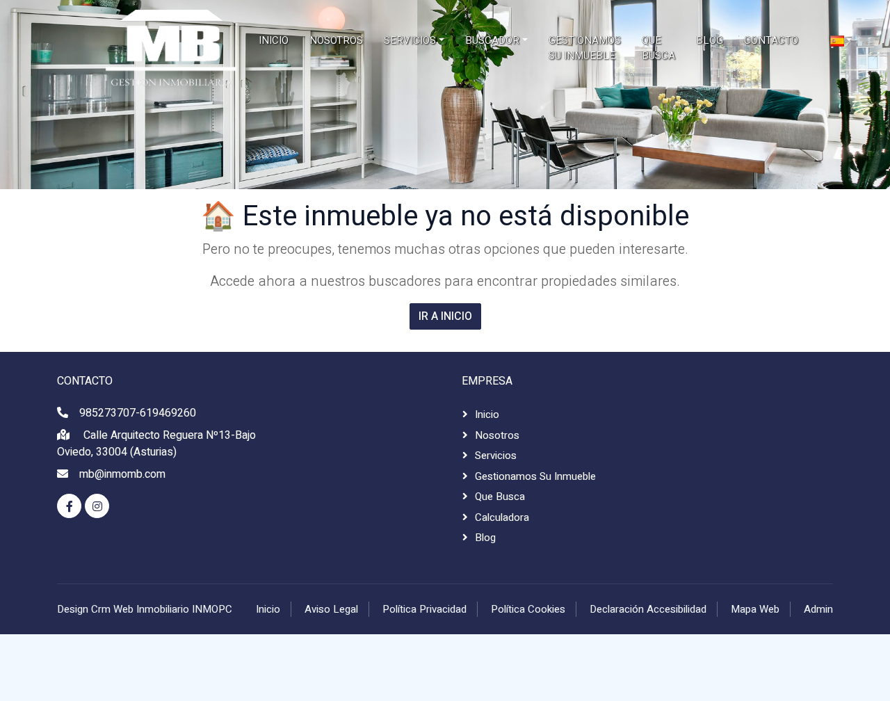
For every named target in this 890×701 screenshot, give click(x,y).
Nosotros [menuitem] (336, 40)
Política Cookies (528, 609)
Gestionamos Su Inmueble (535, 476)
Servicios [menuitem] (410, 40)
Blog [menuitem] (709, 40)
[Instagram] (97, 506)
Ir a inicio (445, 316)
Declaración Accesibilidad (648, 609)
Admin (818, 609)
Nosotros (497, 435)
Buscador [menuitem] (492, 40)
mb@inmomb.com (122, 474)
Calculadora (502, 517)
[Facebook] (69, 506)
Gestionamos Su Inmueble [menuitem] (585, 48)
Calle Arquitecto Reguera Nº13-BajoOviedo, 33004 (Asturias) (156, 443)
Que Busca (500, 496)
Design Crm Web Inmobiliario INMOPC (144, 609)
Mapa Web (755, 609)
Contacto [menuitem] (771, 40)
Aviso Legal (331, 609)
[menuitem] (841, 40)
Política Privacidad (424, 609)
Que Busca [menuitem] (658, 48)
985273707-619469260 (137, 413)
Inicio (487, 414)
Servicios (496, 455)
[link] (125, 48)
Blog (485, 537)
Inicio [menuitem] (274, 40)
